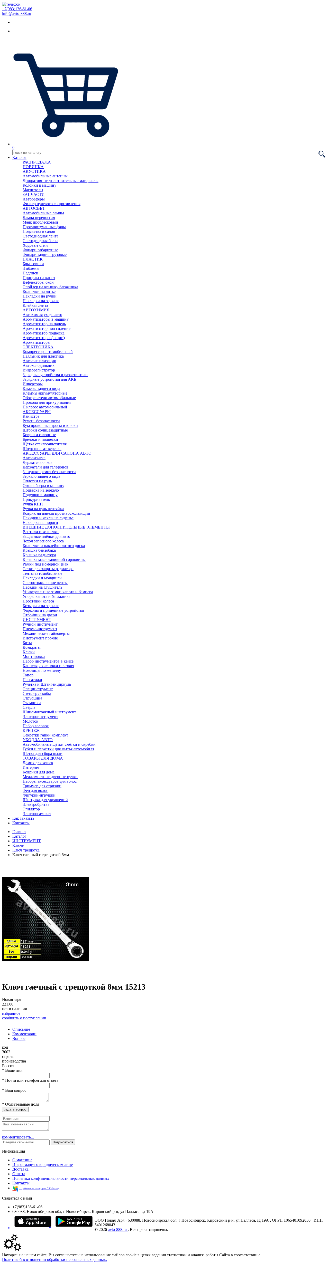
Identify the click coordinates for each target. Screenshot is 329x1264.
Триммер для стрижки (42, 786)
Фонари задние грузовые (45, 254)
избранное (11, 1013)
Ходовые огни (35, 245)
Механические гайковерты (46, 633)
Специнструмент (38, 689)
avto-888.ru (118, 1229)
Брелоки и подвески (40, 439)
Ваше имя (12, 1070)
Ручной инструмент (40, 624)
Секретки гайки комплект (45, 735)
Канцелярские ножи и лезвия (48, 666)
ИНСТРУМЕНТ (37, 619)
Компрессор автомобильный (48, 351)
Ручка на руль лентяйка (43, 508)
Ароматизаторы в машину (46, 319)
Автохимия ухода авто (42, 314)
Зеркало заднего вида (41, 476)
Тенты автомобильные (42, 573)
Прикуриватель (36, 499)
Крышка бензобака (39, 550)
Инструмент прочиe (40, 638)
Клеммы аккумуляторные (45, 393)
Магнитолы (33, 190)
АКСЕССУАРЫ (37, 411)
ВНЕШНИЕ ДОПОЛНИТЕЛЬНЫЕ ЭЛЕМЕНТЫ (66, 527)
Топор (28, 675)
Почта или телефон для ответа (30, 1080)
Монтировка (34, 656)
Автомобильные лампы (43, 213)
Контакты (21, 823)
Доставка (20, 1169)
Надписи (30, 273)
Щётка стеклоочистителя (45, 444)
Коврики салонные (39, 435)
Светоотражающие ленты (45, 582)
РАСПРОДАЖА (37, 162)
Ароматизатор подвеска (44, 333)
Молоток (30, 721)
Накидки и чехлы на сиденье (48, 518)
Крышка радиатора (39, 555)
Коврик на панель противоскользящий (56, 513)
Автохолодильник (38, 365)
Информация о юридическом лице (42, 1164)
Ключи (29, 652)
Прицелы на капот (39, 277)
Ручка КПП (33, 504)
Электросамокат (37, 813)
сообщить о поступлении (24, 1018)
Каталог (19, 157)
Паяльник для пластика (43, 356)
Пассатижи (32, 679)
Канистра (31, 416)
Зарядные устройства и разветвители (55, 374)
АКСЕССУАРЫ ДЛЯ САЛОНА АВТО (57, 453)
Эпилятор (31, 809)
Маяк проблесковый (40, 222)
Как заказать (23, 818)
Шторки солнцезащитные (45, 430)
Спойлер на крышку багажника (50, 287)
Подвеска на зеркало (41, 490)
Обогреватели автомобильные (49, 398)
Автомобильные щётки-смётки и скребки (59, 744)
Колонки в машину (39, 185)
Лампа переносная (39, 217)
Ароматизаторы (36, 342)
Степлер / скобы (37, 693)
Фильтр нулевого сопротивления (51, 204)
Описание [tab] (21, 1029)
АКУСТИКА (34, 171)
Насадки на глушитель (42, 587)
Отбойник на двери (40, 615)
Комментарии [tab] (24, 1034)
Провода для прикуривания (47, 402)
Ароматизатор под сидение (46, 328)
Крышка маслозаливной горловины (54, 559)
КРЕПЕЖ (31, 730)
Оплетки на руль (37, 481)
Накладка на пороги (40, 522)
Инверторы (33, 384)
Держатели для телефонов (45, 467)
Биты (27, 642)
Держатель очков (37, 462)
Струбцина (32, 698)
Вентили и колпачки (41, 532)
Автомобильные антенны (45, 176)
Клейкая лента (35, 305)
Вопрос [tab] (18, 1038)
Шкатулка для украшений (45, 800)
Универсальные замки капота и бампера (58, 592)
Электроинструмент (40, 716)
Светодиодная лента (40, 236)
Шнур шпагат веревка (42, 448)
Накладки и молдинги (42, 578)
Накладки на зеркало (41, 301)
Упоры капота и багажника (46, 596)
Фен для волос (35, 790)
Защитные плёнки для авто (46, 536)
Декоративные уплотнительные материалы (60, 180)
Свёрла (29, 707)
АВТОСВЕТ (34, 208)
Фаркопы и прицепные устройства (53, 610)
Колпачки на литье (39, 291)
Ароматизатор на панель (44, 324)
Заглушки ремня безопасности (49, 472)
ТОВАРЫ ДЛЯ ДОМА (43, 758)
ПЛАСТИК (33, 259)
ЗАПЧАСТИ (34, 194)
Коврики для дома (38, 772)
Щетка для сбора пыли (42, 753)
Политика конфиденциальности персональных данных (60, 1178)
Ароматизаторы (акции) (44, 338)
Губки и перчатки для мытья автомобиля (58, 749)
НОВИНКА (33, 167)
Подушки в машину (40, 495)
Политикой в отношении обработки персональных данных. (54, 1259)
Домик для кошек (38, 763)
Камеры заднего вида (41, 388)
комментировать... (18, 1137)
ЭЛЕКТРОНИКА (38, 347)
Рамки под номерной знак (45, 564)
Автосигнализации (39, 361)
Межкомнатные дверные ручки (50, 776)
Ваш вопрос (14, 1090)
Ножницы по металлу (42, 670)
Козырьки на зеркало (41, 606)
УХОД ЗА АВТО (38, 740)
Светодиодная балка (40, 240)
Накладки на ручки (40, 296)
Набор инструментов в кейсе (48, 661)
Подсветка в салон (39, 231)
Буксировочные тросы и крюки (50, 425)
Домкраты (32, 647)
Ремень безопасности (41, 421)
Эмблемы (31, 268)
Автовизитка (34, 458)
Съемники (32, 703)
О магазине (22, 1160)
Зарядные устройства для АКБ (49, 379)
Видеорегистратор (39, 370)
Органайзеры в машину (43, 485)
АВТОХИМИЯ (36, 310)
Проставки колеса (38, 601)
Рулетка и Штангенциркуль (47, 684)
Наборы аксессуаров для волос (50, 781)
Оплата (18, 1174)
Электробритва (36, 804)
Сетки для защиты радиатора (48, 569)
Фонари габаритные (40, 250)
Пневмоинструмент (40, 629)
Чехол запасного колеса (43, 541)
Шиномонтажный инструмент (49, 712)
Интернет (31, 767)
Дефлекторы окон (38, 282)
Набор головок (36, 726)
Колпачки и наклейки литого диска (54, 545)
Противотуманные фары (44, 227)
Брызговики (33, 264)
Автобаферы (34, 199)
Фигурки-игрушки (39, 795)
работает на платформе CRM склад (39, 1188)
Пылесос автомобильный (45, 407)
